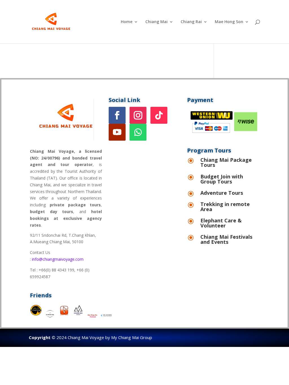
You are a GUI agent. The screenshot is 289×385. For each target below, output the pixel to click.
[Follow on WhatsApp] (138, 132)
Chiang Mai (156, 22)
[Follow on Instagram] (138, 115)
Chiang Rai (191, 22)
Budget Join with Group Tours (221, 179)
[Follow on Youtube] (117, 132)
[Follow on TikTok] (158, 115)
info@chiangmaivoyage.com (58, 259)
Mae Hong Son (229, 22)
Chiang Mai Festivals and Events (226, 239)
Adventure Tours (221, 192)
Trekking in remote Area (225, 207)
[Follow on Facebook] (117, 115)
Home (126, 22)
